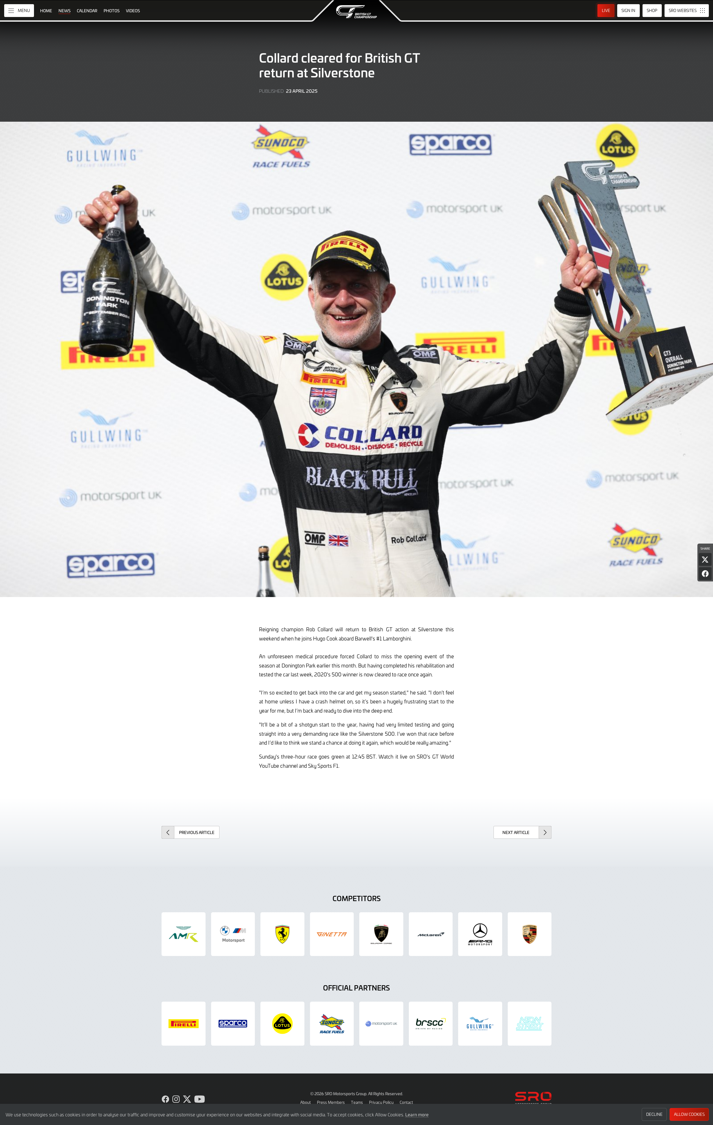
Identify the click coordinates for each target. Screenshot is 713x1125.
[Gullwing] (480, 1024)
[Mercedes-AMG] (480, 934)
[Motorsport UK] (381, 1024)
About (305, 1102)
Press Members (331, 1102)
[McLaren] (431, 934)
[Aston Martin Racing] (184, 934)
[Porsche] (530, 934)
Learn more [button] (417, 1114)
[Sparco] (233, 1024)
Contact (406, 1102)
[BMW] (233, 934)
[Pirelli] (184, 1024)
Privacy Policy (381, 1102)
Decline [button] (654, 1114)
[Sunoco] (332, 1024)
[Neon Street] (530, 1024)
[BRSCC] (431, 1024)
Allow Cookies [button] (689, 1114)
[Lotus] (282, 1024)
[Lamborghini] (381, 934)
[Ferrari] (282, 934)
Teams (357, 1102)
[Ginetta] (332, 934)
